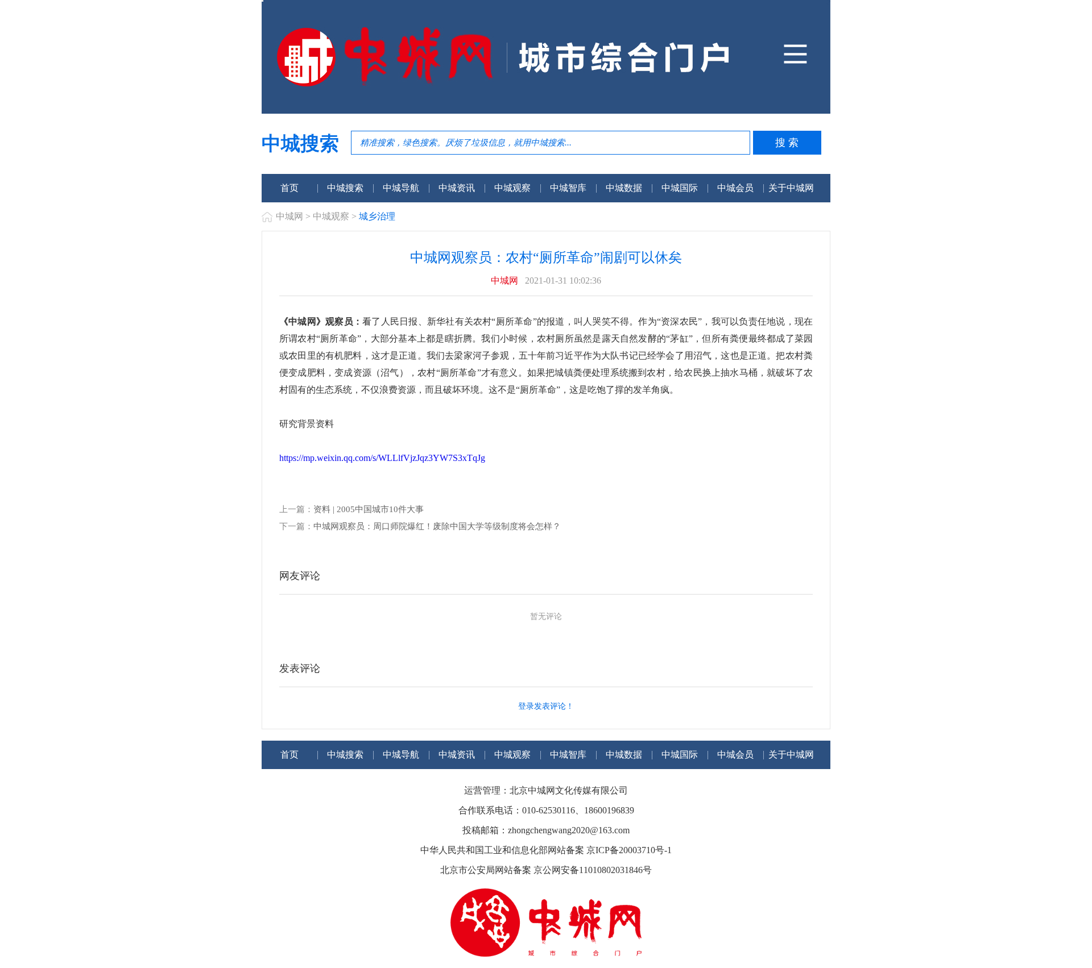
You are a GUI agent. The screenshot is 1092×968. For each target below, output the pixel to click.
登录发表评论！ (546, 706)
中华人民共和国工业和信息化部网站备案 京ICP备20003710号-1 (546, 850)
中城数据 (624, 188)
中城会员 (735, 188)
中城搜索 (345, 188)
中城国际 (679, 188)
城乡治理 (377, 216)
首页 (289, 188)
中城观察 (512, 188)
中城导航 (401, 188)
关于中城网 (791, 188)
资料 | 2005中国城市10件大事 (368, 509)
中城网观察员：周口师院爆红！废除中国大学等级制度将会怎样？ (437, 526)
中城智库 (568, 188)
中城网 (289, 216)
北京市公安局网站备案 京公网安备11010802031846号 (546, 870)
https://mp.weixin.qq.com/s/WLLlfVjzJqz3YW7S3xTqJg (382, 458)
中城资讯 (457, 188)
